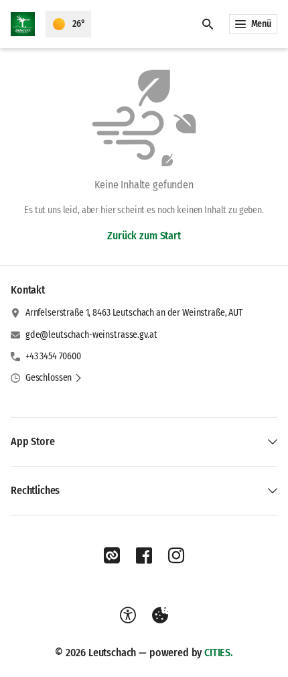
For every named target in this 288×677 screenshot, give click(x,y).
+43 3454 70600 (53, 356)
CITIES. (218, 652)
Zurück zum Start (143, 235)
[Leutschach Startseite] (23, 24)
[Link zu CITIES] (112, 556)
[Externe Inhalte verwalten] (160, 615)
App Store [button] (33, 441)
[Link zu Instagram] (176, 556)
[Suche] (207, 24)
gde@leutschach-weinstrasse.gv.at (91, 335)
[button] (53, 378)
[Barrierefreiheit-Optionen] (128, 615)
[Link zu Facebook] (144, 556)
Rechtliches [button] (35, 490)
